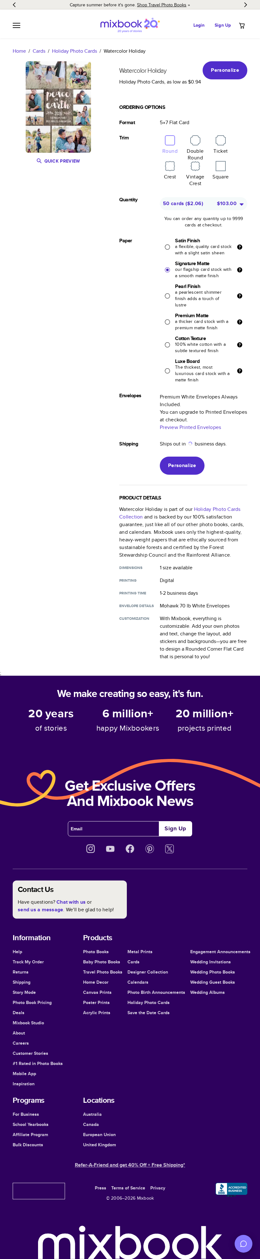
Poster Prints (96, 1002)
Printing (128, 580)
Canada (91, 1124)
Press (100, 1187)
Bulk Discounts (28, 1145)
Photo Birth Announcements (156, 992)
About (19, 1033)
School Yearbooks (31, 1124)
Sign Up (223, 25)
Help (17, 951)
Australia (92, 1114)
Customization (134, 618)
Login (199, 25)
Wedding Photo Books (212, 972)
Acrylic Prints (96, 1012)
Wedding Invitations (210, 962)
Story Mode (24, 992)
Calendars (137, 982)
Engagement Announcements (220, 951)
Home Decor (95, 982)
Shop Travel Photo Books (161, 5)
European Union (99, 1134)
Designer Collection (147, 972)
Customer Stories (30, 1053)
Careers (21, 1043)
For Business (26, 1114)
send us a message (40, 909)
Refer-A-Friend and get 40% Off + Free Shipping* (130, 1165)
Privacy (157, 1187)
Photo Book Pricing (32, 1002)
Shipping (21, 982)
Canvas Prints (97, 992)
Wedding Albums (207, 992)
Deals (18, 1012)
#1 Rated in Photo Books (38, 1063)
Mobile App (24, 1073)
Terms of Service (128, 1187)
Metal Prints (140, 951)
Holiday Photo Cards (74, 51)
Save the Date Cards (148, 1012)
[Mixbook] (130, 25)
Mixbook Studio (28, 1023)
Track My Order (28, 962)
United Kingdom (99, 1145)
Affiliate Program (30, 1134)
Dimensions (130, 568)
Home (19, 51)
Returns (21, 972)
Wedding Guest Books (212, 982)
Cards (39, 51)
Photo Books (96, 951)
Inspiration (24, 1084)
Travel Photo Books (102, 972)
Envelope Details (136, 606)
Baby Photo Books (101, 962)
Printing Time (132, 593)
